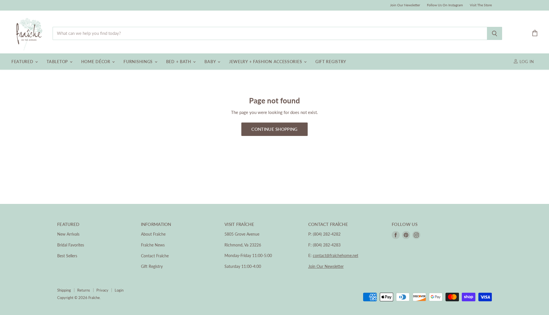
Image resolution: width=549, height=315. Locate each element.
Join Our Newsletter (405, 5)
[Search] (494, 33)
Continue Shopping (274, 129)
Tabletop (58, 61)
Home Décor (96, 61)
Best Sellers (67, 255)
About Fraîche (153, 234)
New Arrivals (68, 234)
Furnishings (139, 61)
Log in (526, 61)
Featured (23, 61)
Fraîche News (153, 244)
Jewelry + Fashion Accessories (266, 61)
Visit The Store (481, 5)
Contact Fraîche (155, 255)
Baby (210, 61)
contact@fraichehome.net (335, 255)
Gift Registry (330, 61)
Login (119, 290)
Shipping (64, 290)
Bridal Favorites (70, 244)
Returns (83, 290)
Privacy (102, 290)
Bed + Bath (179, 61)
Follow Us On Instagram (445, 5)
